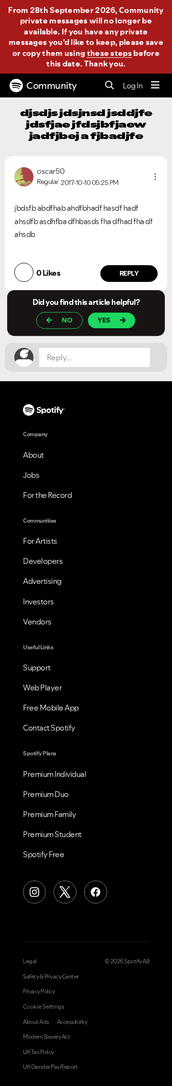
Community (51, 85)
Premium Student (52, 834)
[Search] (109, 85)
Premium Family (49, 814)
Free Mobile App (51, 707)
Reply (129, 273)
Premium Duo (46, 794)
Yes (103, 320)
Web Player (42, 687)
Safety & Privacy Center (51, 976)
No (67, 320)
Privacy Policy (38, 991)
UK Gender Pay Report (50, 1067)
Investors (38, 601)
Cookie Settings (43, 1007)
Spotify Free (43, 854)
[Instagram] (34, 892)
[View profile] (23, 176)
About (33, 455)
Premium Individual (54, 774)
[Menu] (155, 85)
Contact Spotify (49, 727)
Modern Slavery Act (46, 1037)
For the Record (47, 495)
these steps (109, 53)
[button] (155, 177)
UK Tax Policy (38, 1052)
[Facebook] (95, 892)
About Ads (36, 1022)
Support (37, 667)
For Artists (40, 541)
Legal (30, 961)
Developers (43, 561)
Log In (132, 85)
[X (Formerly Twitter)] (65, 892)
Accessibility (72, 1022)
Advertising (42, 581)
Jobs (31, 475)
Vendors (37, 621)
